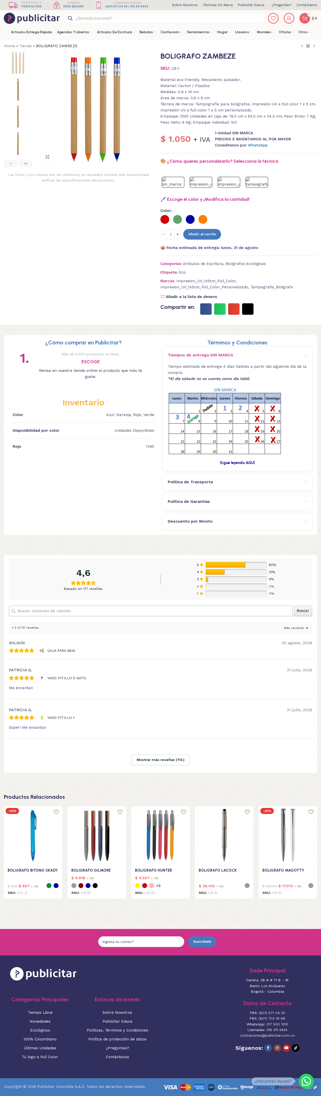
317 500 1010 (277, 1024)
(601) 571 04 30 (272, 1013)
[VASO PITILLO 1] (42, 717)
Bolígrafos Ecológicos (246, 263)
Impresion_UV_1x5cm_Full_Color (206, 281)
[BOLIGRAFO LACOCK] (224, 835)
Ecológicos (40, 1030)
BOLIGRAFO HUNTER (153, 870)
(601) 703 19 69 (272, 1018)
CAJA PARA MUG (61, 651)
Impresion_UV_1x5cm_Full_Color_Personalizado (204, 287)
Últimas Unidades (40, 1048)
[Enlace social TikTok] (295, 1048)
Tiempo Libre (40, 1012)
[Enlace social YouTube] (286, 1048)
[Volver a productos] (308, 46)
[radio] (164, 219)
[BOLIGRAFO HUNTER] (160, 835)
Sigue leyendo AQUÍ (237, 462)
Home (9, 46)
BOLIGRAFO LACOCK (218, 870)
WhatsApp (258, 145)
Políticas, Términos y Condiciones (117, 1030)
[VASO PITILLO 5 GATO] (42, 677)
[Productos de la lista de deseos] (273, 18)
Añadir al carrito (202, 234)
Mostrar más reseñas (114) (160, 760)
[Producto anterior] (302, 46)
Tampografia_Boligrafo (271, 287)
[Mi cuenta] (289, 18)
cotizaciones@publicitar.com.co (267, 1035)
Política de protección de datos (117, 1039)
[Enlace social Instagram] (277, 1048)
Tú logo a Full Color (40, 1057)
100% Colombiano (40, 1039)
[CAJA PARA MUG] (42, 650)
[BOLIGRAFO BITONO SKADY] (33, 835)
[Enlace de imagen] (43, 973)
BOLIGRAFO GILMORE (91, 870)
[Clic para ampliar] (47, 157)
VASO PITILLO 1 (60, 718)
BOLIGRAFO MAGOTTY (283, 870)
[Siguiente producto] (314, 46)
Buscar (303, 610)
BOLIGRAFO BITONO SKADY (33, 870)
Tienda (25, 46)
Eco (182, 272)
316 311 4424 (276, 1030)
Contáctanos (117, 1057)
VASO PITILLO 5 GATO (66, 678)
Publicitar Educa (117, 1021)
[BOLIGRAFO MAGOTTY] (288, 835)
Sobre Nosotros (117, 1012)
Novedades (40, 1021)
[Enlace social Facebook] (268, 1048)
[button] (11, 163)
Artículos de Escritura (203, 263)
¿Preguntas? (117, 1048)
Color (165, 210)
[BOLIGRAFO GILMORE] (96, 835)
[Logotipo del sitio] (32, 18)
